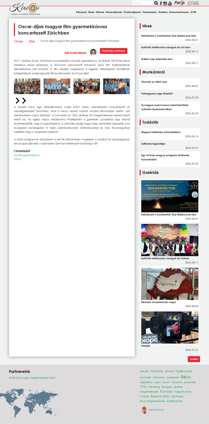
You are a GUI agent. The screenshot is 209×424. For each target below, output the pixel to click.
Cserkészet (172, 377)
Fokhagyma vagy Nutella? (157, 93)
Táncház (156, 371)
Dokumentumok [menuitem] (179, 12)
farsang (154, 387)
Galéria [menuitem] (162, 12)
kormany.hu (156, 409)
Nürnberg (177, 396)
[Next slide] (23, 100)
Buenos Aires (160, 396)
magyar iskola (182, 391)
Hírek (32, 41)
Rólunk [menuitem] (100, 12)
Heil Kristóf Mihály (76, 52)
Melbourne (184, 371)
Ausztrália (190, 382)
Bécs (186, 376)
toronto (176, 382)
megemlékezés (149, 391)
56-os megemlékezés (152, 401)
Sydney (178, 387)
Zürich (17, 159)
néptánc (146, 382)
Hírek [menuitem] (91, 12)
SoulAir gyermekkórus (27, 155)
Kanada (166, 391)
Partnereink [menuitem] (149, 12)
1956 (143, 387)
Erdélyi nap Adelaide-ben (156, 58)
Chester (144, 396)
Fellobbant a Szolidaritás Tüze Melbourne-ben (168, 35)
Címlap (18, 41)
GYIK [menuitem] (193, 12)
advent (169, 371)
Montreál (145, 377)
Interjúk (145, 345)
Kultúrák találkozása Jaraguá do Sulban (165, 258)
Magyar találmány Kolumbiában (160, 132)
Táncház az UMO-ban (154, 81)
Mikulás (144, 371)
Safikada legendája (153, 143)
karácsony (175, 401)
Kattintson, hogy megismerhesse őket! (32, 377)
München (159, 377)
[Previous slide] (17, 100)
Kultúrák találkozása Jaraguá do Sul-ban (165, 47)
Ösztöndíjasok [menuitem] (132, 12)
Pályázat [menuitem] (81, 12)
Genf (157, 382)
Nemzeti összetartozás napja (158, 302)
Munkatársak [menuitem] (114, 12)
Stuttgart (166, 387)
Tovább (194, 359)
